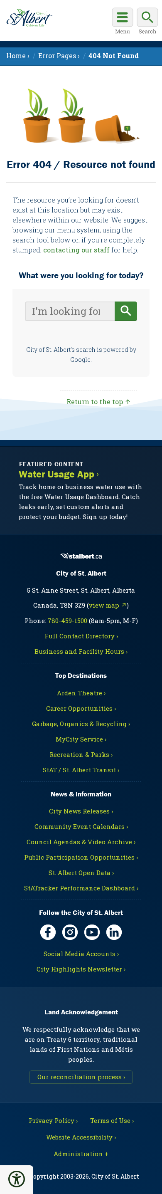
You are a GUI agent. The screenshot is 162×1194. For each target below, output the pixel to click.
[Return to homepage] (29, 17)
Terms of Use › (112, 1120)
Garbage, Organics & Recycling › (81, 723)
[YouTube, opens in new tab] (92, 932)
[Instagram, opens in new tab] (70, 932)
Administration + (81, 1154)
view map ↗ (108, 605)
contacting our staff (76, 249)
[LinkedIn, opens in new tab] (114, 932)
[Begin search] (126, 311)
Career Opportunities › (81, 708)
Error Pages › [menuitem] (59, 55)
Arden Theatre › (81, 693)
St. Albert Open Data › (81, 872)
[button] (16, 1179)
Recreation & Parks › (81, 754)
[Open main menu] (122, 22)
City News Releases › (81, 811)
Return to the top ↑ (98, 401)
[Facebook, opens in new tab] (48, 932)
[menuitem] (113, 55)
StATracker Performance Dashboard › (81, 888)
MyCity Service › (81, 739)
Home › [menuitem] (17, 55)
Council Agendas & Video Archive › (81, 842)
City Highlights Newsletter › (81, 969)
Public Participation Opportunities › (81, 857)
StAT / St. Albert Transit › (81, 770)
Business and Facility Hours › (81, 651)
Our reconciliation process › (81, 1077)
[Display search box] (147, 22)
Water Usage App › (59, 474)
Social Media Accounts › (81, 953)
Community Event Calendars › (81, 826)
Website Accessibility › (81, 1137)
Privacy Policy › (53, 1120)
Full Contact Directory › (81, 636)
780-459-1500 (67, 620)
